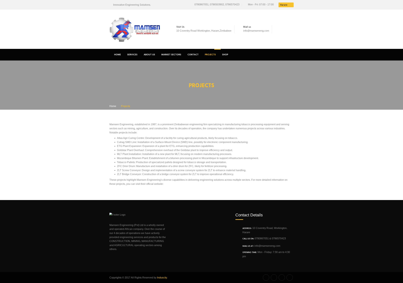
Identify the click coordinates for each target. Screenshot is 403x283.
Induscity (162, 277)
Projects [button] (210, 55)
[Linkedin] (292, 29)
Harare (283, 5)
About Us (149, 55)
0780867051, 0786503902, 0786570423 (216, 4)
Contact (193, 55)
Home (117, 55)
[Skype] (287, 29)
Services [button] (132, 55)
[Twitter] (282, 29)
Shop (225, 55)
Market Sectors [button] (171, 55)
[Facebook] (278, 29)
